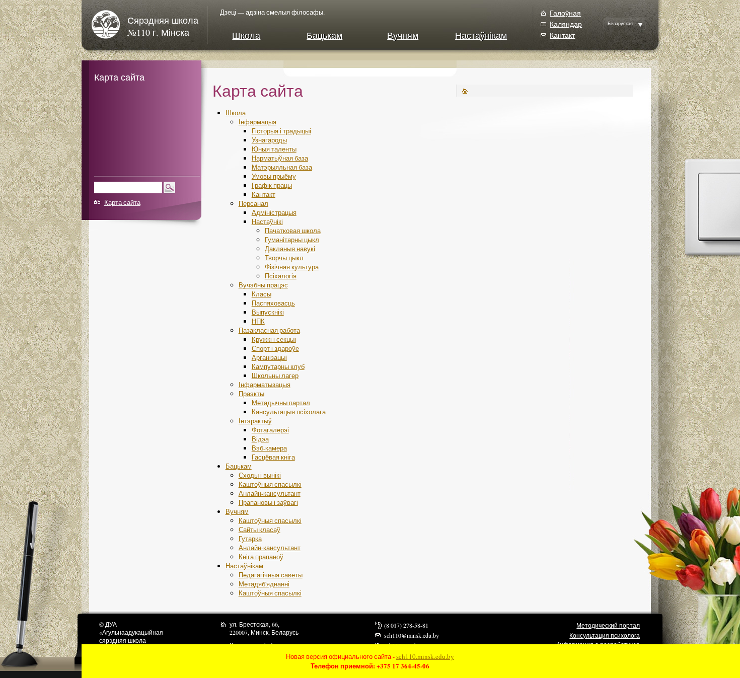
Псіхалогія (281, 275)
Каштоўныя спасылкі (270, 484)
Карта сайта (122, 202)
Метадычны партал (281, 402)
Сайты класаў (259, 529)
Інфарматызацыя (264, 384)
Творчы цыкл (284, 257)
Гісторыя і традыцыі (281, 130)
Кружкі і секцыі (274, 339)
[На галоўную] (109, 24)
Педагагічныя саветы (271, 574)
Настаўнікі (267, 221)
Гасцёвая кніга (273, 457)
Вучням (402, 35)
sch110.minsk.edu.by (425, 656)
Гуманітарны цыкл (292, 239)
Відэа (260, 438)
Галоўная (565, 13)
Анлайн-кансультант (270, 493)
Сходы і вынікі (260, 475)
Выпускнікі (268, 312)
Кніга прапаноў (261, 556)
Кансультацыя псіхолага (289, 411)
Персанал (253, 203)
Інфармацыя (257, 121)
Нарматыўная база (280, 158)
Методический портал (608, 625)
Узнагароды (269, 139)
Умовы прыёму (274, 176)
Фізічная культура (292, 266)
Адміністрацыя (274, 212)
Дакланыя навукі (290, 248)
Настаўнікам (481, 35)
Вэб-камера (269, 448)
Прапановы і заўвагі (268, 502)
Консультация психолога (604, 635)
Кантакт (562, 35)
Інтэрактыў (255, 420)
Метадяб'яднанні (264, 583)
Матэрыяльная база (282, 167)
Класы (261, 293)
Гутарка (250, 538)
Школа (246, 35)
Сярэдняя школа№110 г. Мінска (162, 26)
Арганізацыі (269, 357)
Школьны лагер (275, 375)
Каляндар (566, 24)
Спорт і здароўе (275, 348)
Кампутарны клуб (278, 366)
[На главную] (465, 90)
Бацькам (324, 35)
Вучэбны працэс (263, 284)
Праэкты (251, 393)
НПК (258, 321)
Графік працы (272, 185)
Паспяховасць (273, 303)
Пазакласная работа (269, 330)
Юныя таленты (274, 149)
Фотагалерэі (270, 429)
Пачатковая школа (293, 230)
